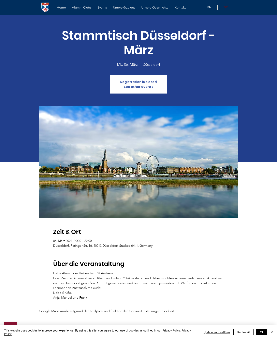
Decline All (243, 332)
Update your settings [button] (217, 332)
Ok (262, 332)
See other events (138, 86)
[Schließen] (272, 332)
